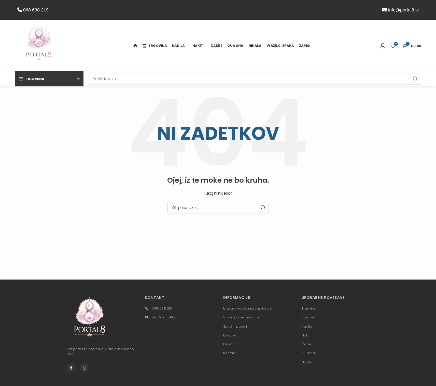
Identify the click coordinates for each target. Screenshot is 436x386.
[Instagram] (84, 368)
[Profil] (383, 46)
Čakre (307, 344)
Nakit (306, 335)
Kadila (307, 326)
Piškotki (229, 344)
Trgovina (309, 308)
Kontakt (229, 353)
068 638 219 (35, 9)
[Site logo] (39, 45)
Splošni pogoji (235, 326)
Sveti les (308, 317)
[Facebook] (71, 368)
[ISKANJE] (415, 79)
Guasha (308, 353)
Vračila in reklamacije (241, 317)
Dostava (230, 335)
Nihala (307, 362)
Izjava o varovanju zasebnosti (248, 308)
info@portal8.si (403, 9)
